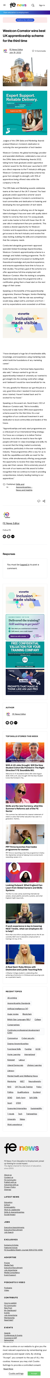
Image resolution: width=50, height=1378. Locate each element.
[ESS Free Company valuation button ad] (25, 654)
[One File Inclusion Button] (25, 336)
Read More (8, 1369)
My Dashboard (10, 1310)
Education (8, 1202)
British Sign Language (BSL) (19, 1019)
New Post (8, 1308)
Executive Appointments (14, 1227)
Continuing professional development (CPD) (23, 1031)
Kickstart (11, 1060)
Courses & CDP (10, 1338)
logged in (24, 564)
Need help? (8, 1320)
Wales (22, 1119)
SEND (9, 1097)
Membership (9, 1318)
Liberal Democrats (15, 1065)
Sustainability (36, 1108)
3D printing (12, 998)
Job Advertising (10, 1270)
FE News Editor (16, 49)
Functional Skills (14, 1049)
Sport (9, 1103)
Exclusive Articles (11, 1245)
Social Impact (9, 1214)
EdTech (7, 1205)
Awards (7, 1333)
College (38, 1019)
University (11, 1119)
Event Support (10, 1275)
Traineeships (31, 1114)
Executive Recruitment (13, 1230)
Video (6, 1290)
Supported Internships (17, 1108)
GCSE (37, 1049)
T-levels (10, 1114)
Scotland (37, 1092)
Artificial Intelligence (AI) (17, 1008)
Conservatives (13, 1024)
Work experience (14, 1124)
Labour (22, 1060)
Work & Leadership (12, 1210)
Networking (9, 1340)
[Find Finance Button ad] (25, 627)
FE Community (10, 1180)
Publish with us (10, 1182)
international (29, 1054)
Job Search (8, 1232)
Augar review (13, 1014)
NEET (22, 1081)
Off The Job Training (23, 1086)
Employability (9, 1207)
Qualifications (23, 1092)
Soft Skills (33, 1097)
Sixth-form (20, 1097)
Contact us (8, 1177)
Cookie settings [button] (16, 1373)
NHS (9, 1086)
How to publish (10, 1303)
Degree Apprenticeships (17, 1043)
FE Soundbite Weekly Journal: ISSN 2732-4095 (23, 1250)
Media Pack (9, 1265)
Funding (28, 1049)
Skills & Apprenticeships (14, 1212)
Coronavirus (12, 1038)
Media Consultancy (12, 1272)
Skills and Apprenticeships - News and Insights (24, 487)
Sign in (42, 5)
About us (8, 1175)
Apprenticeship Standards (18, 1003)
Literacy (10, 1070)
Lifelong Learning (34, 1065)
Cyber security (28, 1038)
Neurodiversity (34, 1081)
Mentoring (11, 1081)
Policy (39, 1086)
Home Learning (13, 1054)
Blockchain (27, 1014)
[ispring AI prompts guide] (25, 681)
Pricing (7, 1263)
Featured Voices (11, 1247)
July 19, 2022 (15, 52)
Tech (20, 1114)
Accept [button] (34, 1373)
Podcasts (8, 1288)
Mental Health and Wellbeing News (22, 1076)
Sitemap (7, 1189)
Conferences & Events (13, 1335)
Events (7, 1313)
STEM (18, 1103)
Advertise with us (11, 1185)
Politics (10, 1092)
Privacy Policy (10, 1187)
